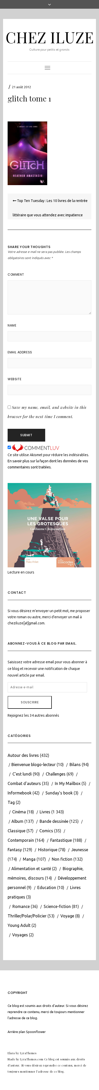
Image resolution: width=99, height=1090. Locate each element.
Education (46, 887)
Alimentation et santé (31, 868)
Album (17, 821)
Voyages (20, 934)
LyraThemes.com (31, 1059)
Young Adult (19, 925)
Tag (11, 802)
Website (14, 379)
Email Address (20, 352)
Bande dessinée (54, 821)
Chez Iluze (50, 37)
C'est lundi (22, 774)
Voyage (67, 916)
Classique (16, 830)
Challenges (55, 774)
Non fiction (62, 859)
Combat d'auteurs (24, 783)
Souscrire (30, 702)
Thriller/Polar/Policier (27, 916)
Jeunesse (79, 849)
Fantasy (15, 849)
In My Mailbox (67, 783)
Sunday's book (59, 793)
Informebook (19, 793)
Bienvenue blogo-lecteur (33, 764)
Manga (29, 859)
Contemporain (21, 840)
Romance (21, 906)
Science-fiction (57, 906)
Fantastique (61, 840)
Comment (16, 274)
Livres (45, 812)
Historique (47, 849)
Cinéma (19, 812)
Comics (46, 830)
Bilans (75, 764)
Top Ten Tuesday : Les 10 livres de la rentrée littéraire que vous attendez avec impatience (50, 208)
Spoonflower (36, 1031)
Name (12, 325)
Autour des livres (23, 755)
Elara (11, 1053)
